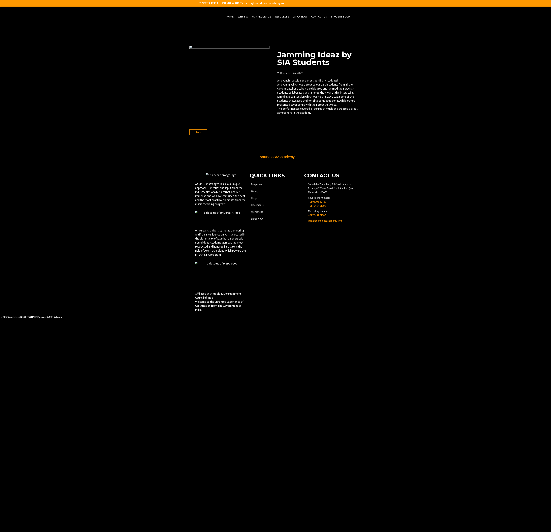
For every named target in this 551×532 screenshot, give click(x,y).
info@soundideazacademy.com (325, 221)
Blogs (254, 198)
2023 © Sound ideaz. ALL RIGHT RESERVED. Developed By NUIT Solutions (31, 317)
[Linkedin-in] (343, 3)
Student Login (341, 17)
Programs (256, 184)
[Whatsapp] (354, 3)
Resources (282, 17)
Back (198, 132)
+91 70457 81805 (317, 206)
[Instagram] (337, 3)
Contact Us (319, 17)
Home (230, 17)
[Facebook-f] (326, 3)
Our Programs (261, 17)
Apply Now (300, 17)
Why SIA (243, 17)
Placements (257, 205)
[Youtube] (349, 3)
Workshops (257, 212)
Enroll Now (257, 219)
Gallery (255, 191)
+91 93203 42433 (317, 202)
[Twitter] (331, 3)
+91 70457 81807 (317, 215)
